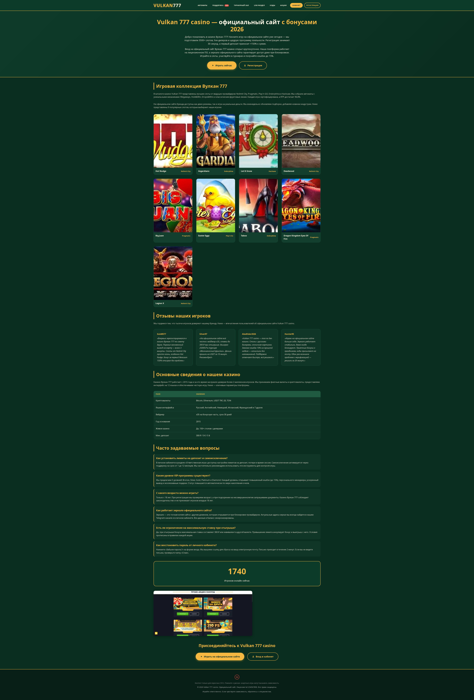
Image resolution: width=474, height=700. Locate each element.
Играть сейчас (223, 65)
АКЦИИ (283, 5)
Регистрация (254, 65)
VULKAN (167, 5)
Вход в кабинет (265, 656)
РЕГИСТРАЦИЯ (312, 5)
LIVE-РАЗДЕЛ (259, 5)
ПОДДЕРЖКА (220, 5)
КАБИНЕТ (296, 5)
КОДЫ (272, 5)
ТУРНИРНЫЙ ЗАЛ (241, 5)
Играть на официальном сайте (222, 656)
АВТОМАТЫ (202, 5)
